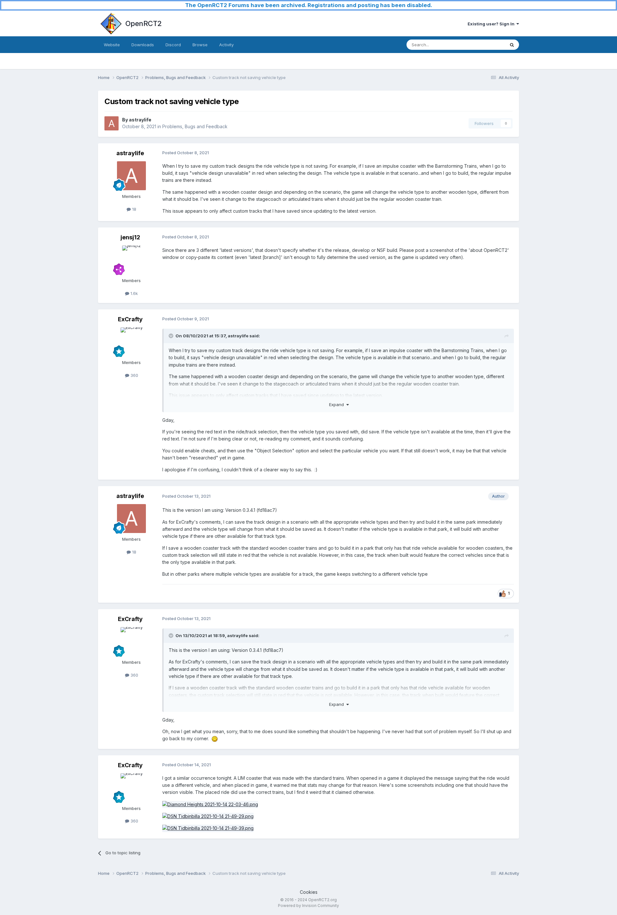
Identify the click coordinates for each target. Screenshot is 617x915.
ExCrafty (130, 319)
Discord (173, 44)
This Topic (486, 44)
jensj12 (130, 237)
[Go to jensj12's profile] (131, 259)
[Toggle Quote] (171, 335)
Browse (200, 44)
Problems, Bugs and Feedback (195, 126)
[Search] (512, 45)
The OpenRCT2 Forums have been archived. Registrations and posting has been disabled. (308, 5)
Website (112, 44)
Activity (226, 44)
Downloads (142, 44)
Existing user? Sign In (492, 23)
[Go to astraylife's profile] (111, 123)
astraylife (140, 119)
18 (133, 209)
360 (133, 375)
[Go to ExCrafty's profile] (131, 341)
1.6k (133, 293)
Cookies (308, 892)
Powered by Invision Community (308, 905)
